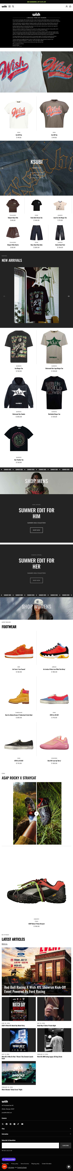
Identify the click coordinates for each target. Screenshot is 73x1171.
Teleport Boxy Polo (13, 218)
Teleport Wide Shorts (13, 245)
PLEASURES (13, 215)
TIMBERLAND (18, 712)
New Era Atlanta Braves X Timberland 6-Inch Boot (18, 715)
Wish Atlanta (11, 1167)
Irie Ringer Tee (19, 368)
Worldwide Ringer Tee (54, 414)
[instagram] (14, 1124)
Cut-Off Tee (19, 135)
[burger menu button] (9, 6)
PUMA (36, 921)
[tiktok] (18, 1124)
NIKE (19, 667)
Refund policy (5, 1163)
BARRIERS (18, 366)
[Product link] (19, 118)
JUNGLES (60, 215)
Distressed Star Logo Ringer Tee (54, 368)
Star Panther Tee (18, 460)
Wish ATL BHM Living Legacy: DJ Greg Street (49, 1057)
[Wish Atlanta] (4, 6)
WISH (18, 132)
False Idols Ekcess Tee (36, 218)
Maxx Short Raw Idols (36, 245)
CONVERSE (54, 758)
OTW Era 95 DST (54, 715)
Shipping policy (35, 1163)
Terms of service (25, 1163)
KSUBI (36, 215)
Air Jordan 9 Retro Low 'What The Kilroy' (54, 669)
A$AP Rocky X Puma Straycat (36, 924)
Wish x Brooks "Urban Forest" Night (12, 1089)
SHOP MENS (36, 481)
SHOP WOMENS (36, 606)
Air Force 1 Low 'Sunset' (18, 669)
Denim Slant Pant (60, 245)
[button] (4, 168)
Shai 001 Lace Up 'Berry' (54, 761)
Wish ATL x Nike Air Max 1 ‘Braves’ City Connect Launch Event (17, 1057)
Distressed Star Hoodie (19, 414)
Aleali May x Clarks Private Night (46, 1025)
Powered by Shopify (22, 1167)
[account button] (67, 6)
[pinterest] (10, 1124)
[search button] (13, 6)
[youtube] (22, 1124)
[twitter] (3, 1124)
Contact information (46, 1163)
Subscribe (65, 1146)
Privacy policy (14, 1163)
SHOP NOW (36, 175)
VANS (54, 712)
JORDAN (54, 667)
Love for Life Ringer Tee (60, 218)
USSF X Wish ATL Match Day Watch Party (13, 1025)
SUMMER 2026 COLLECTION (36, 523)
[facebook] (7, 1124)
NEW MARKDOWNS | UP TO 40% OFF (36, 2)
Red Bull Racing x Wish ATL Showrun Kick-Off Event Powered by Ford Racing (35, 989)
